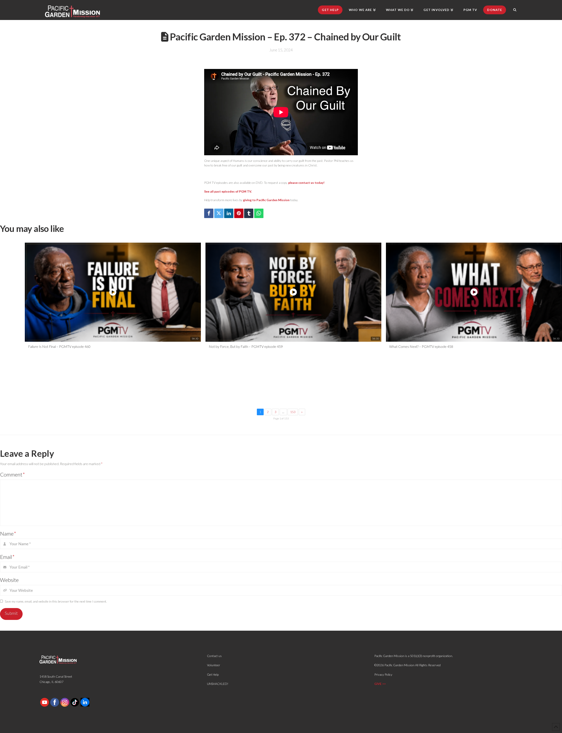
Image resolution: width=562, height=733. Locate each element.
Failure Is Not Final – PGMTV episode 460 (59, 346)
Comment (12, 474)
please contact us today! (306, 182)
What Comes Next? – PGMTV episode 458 (421, 346)
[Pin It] (238, 213)
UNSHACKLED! (217, 684)
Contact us (214, 656)
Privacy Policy (383, 674)
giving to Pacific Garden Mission (266, 200)
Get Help (213, 674)
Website (9, 580)
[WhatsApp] (258, 213)
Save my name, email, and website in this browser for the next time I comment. (56, 601)
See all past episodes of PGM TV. (228, 191)
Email (7, 557)
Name (8, 533)
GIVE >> (380, 684)
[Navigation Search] (514, 10)
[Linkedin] (228, 213)
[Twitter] (218, 213)
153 (292, 412)
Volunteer (213, 665)
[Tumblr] (248, 213)
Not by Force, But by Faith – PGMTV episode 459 (246, 346)
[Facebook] (208, 213)
